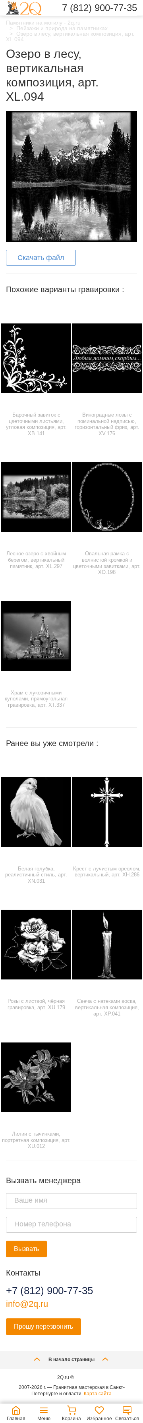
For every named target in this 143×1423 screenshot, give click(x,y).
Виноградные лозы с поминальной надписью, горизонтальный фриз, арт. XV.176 (107, 424)
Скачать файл (40, 258)
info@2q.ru (27, 1304)
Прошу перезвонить (43, 1326)
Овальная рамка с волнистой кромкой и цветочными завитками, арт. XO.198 (107, 563)
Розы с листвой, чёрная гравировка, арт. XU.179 (36, 1004)
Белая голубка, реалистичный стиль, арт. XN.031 (36, 875)
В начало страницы (71, 1359)
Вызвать (26, 1248)
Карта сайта (98, 1393)
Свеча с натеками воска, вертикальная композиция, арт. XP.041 (107, 1007)
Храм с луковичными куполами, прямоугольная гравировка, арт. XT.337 (36, 699)
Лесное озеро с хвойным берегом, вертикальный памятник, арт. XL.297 (36, 560)
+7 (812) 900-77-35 (49, 1290)
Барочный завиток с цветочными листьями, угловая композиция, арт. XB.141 (36, 424)
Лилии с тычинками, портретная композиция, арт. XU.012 (36, 1140)
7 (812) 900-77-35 (99, 7)
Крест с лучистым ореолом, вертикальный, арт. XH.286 (107, 872)
